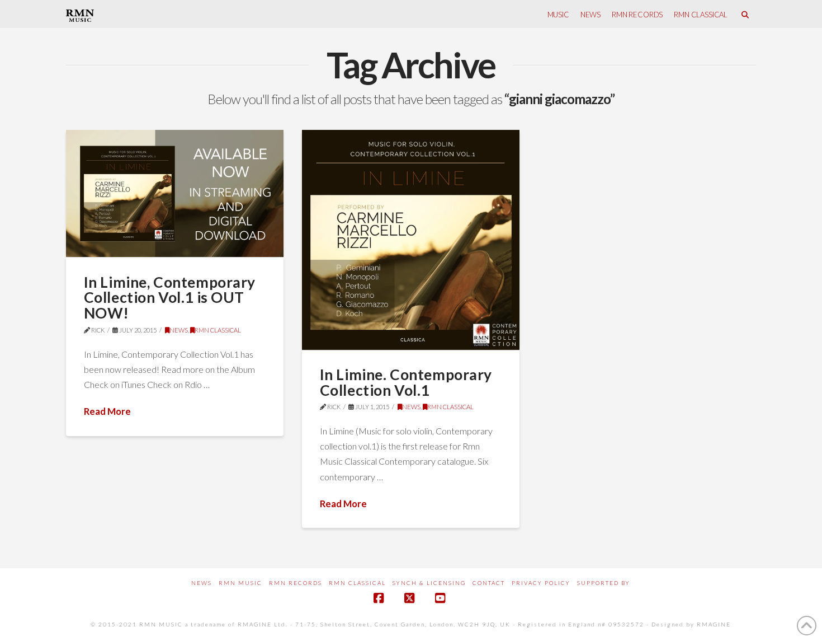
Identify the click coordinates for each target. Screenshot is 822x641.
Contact (489, 582)
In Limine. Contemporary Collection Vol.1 (406, 382)
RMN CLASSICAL (218, 330)
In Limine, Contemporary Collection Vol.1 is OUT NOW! (170, 297)
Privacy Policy (541, 582)
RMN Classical (357, 582)
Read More (107, 411)
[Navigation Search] (744, 14)
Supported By (603, 582)
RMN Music (240, 582)
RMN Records (295, 582)
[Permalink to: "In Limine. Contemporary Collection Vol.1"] (411, 239)
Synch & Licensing (429, 582)
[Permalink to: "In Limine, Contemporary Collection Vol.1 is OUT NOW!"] (175, 193)
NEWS (178, 330)
